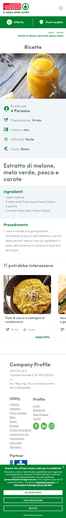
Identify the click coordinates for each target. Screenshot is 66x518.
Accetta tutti (33, 492)
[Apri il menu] (60, 8)
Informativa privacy (33, 515)
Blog (12, 417)
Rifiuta (33, 508)
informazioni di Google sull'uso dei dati (33, 484)
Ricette (60, 32)
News (13, 421)
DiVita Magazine (20, 430)
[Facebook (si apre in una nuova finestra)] (36, 426)
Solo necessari (33, 500)
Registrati (39, 410)
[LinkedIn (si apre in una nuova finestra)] (44, 426)
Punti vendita (18, 413)
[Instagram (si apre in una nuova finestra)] (52, 426)
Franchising (17, 438)
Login (36, 406)
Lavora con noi (19, 434)
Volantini (15, 408)
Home (51, 32)
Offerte (14, 404)
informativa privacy (45, 482)
